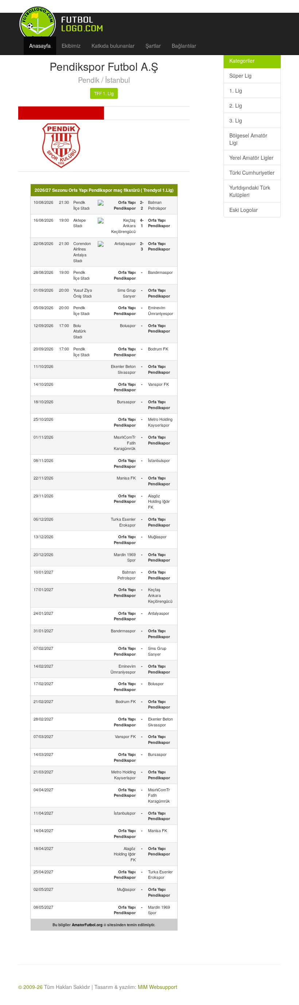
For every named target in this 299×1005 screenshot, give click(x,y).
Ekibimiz (71, 45)
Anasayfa (40, 45)
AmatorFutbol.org (87, 924)
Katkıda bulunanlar (113, 45)
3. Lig (235, 120)
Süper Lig (240, 75)
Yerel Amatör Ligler (251, 157)
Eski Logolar (243, 209)
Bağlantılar (184, 45)
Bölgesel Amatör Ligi (248, 139)
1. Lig (235, 90)
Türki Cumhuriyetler (252, 172)
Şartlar (153, 45)
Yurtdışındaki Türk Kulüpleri (249, 191)
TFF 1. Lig (104, 93)
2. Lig (235, 105)
